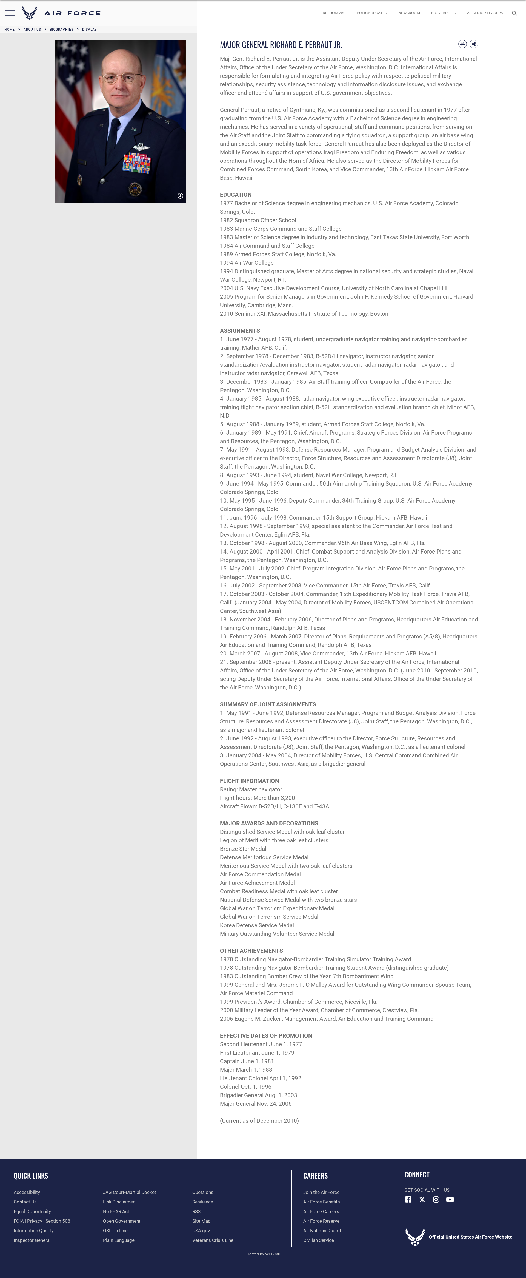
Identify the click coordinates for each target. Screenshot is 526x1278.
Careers (315, 1175)
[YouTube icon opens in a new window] (450, 1199)
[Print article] (462, 44)
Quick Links (31, 1175)
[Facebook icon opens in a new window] (408, 1199)
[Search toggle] (515, 13)
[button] (9, 13)
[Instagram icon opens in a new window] (436, 1199)
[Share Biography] (474, 44)
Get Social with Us (427, 1190)
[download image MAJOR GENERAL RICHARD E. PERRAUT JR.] (180, 196)
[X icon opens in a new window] (422, 1199)
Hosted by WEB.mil (263, 1254)
